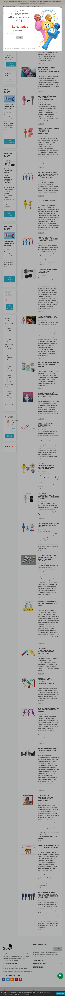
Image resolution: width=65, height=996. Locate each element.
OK (20, 37)
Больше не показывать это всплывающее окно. (21, 48)
